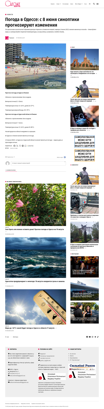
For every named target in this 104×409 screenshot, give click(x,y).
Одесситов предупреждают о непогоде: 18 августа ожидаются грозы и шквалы (35, 281)
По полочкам (65, 3)
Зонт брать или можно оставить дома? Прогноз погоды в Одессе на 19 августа (34, 229)
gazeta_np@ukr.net (45, 360)
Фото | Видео (78, 3)
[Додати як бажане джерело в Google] (30, 146)
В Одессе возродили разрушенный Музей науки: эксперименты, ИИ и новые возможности (83, 271)
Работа (72, 356)
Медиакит (43, 354)
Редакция (11, 38)
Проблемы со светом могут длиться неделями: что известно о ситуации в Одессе (84, 216)
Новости (52, 3)
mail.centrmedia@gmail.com (17, 375)
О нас (85, 3)
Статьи (57, 3)
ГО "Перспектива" (75, 360)
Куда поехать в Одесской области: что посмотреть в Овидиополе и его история (82, 72)
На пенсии (73, 354)
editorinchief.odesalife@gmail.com (19, 382)
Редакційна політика (25, 403)
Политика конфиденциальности (12, 403)
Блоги (71, 3)
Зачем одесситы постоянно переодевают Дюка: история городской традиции (82, 100)
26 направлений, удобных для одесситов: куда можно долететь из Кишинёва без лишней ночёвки (83, 295)
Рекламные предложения (47, 356)
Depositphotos (74, 358)
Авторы (15, 337)
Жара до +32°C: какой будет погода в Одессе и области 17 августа (29, 328)
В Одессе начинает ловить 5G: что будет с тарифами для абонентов (83, 129)
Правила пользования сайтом (38, 403)
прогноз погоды (13, 148)
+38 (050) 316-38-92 (45, 358)
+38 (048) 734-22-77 (15, 373)
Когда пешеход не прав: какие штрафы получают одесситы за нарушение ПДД (84, 319)
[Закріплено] (97, 3)
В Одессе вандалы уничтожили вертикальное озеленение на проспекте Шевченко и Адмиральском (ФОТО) (84, 246)
